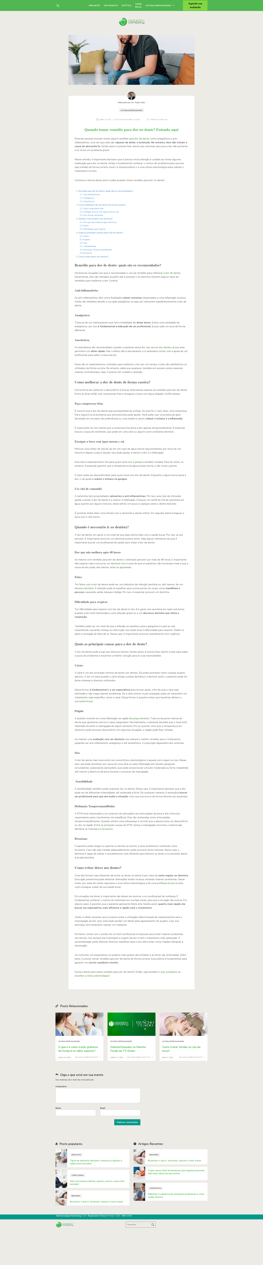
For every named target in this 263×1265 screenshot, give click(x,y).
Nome (58, 1108)
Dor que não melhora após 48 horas (99, 222)
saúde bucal (86, 701)
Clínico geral (78, 1175)
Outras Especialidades (158, 5)
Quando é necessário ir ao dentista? (95, 218)
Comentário (61, 1086)
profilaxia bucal (165, 883)
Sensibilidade (89, 246)
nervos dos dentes (161, 347)
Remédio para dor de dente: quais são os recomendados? (106, 191)
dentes (83, 938)
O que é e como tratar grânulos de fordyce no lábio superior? (78, 1049)
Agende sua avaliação (195, 5)
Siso (85, 242)
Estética (126, 5)
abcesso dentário (84, 588)
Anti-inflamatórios (91, 194)
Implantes (94, 5)
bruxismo (107, 829)
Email (102, 1108)
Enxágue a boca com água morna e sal (101, 211)
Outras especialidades (131, 110)
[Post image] (79, 1024)
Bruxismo (87, 253)
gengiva (139, 462)
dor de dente (142, 138)
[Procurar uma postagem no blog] (152, 1224)
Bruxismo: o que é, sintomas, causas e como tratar (96, 1201)
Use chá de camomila (93, 215)
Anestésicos (89, 201)
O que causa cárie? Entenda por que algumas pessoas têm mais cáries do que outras (176, 1172)
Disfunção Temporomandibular (97, 249)
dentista (115, 563)
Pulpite (86, 239)
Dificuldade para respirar (94, 229)
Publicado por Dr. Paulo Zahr (131, 102)
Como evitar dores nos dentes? (93, 256)
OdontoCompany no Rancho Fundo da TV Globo (128, 1049)
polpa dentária (141, 718)
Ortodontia (111, 5)
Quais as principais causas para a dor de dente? (100, 232)
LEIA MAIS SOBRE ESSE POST (87, 1057)
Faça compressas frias (93, 208)
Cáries (86, 236)
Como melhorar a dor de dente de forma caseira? (102, 204)
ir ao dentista (143, 276)
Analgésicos (89, 198)
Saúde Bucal (138, 5)
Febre (86, 225)
